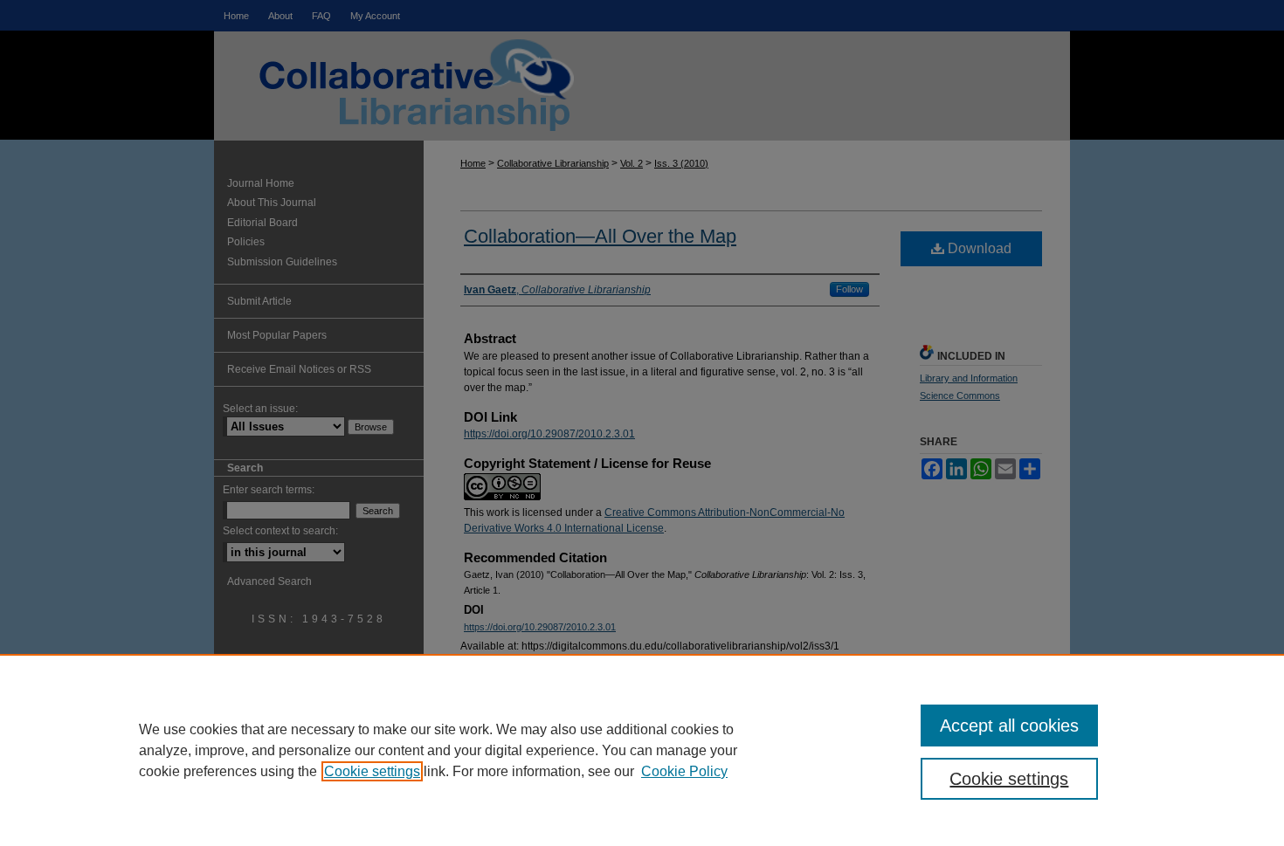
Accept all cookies (1009, 725)
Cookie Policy (684, 771)
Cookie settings (372, 771)
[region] (642, 750)
